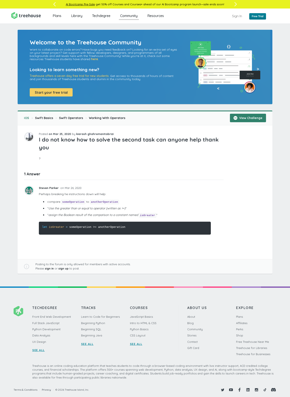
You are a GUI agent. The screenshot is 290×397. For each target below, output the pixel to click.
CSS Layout (137, 335)
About (191, 316)
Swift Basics (44, 118)
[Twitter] (222, 390)
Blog (190, 323)
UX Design (39, 341)
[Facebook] (239, 390)
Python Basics (139, 329)
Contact (192, 341)
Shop (239, 335)
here (94, 59)
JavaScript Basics (141, 316)
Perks (239, 329)
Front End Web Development (51, 316)
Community (129, 16)
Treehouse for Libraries (251, 348)
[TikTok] (265, 390)
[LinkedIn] (248, 390)
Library (76, 16)
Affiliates (241, 323)
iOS (26, 118)
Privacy (46, 389)
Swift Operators (71, 118)
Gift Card (193, 348)
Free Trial (257, 16)
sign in (49, 268)
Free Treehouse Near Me (252, 341)
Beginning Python (93, 323)
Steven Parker (49, 188)
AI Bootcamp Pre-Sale (80, 4)
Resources (155, 16)
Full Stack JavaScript (45, 323)
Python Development (46, 329)
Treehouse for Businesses (253, 354)
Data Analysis (41, 335)
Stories (191, 335)
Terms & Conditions (25, 389)
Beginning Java (91, 335)
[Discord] (273, 390)
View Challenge (250, 118)
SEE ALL (38, 350)
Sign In (237, 16)
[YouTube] (231, 390)
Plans (57, 16)
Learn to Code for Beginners (100, 316)
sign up (63, 268)
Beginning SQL (91, 329)
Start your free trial (51, 92)
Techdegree (101, 16)
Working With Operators (107, 118)
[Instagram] (256, 390)
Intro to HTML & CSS (143, 323)
